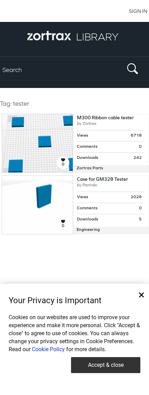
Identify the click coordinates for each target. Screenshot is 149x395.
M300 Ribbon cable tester (105, 118)
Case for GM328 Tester (102, 179)
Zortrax (89, 124)
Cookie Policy (48, 349)
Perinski (89, 185)
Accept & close (106, 365)
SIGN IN (138, 11)
